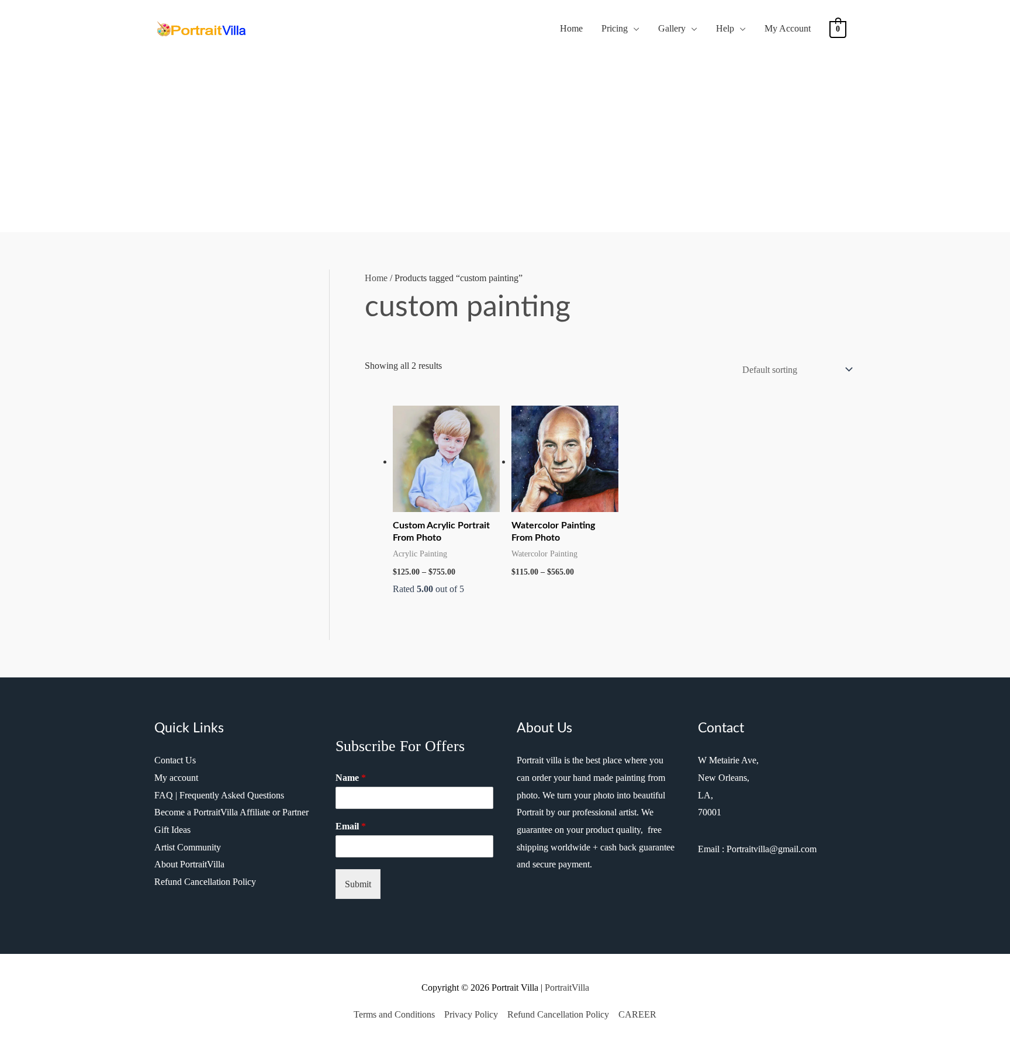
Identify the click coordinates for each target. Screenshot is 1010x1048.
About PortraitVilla (189, 864)
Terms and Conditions (394, 1014)
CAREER (637, 1014)
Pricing (614, 28)
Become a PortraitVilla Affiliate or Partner (231, 812)
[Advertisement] (505, 135)
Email (350, 826)
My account (176, 778)
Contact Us (175, 760)
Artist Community (187, 847)
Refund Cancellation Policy (205, 882)
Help (725, 28)
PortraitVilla (567, 987)
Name (350, 778)
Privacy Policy (471, 1014)
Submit (358, 884)
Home (571, 28)
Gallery (672, 28)
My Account (788, 28)
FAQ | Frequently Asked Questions (219, 795)
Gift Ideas (172, 830)
